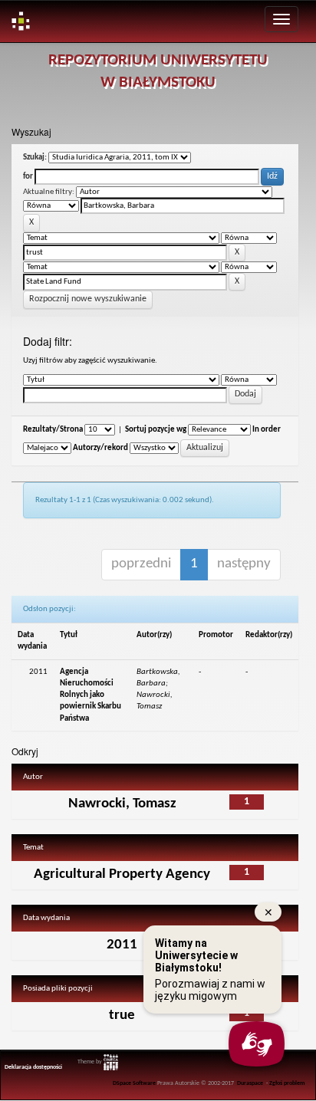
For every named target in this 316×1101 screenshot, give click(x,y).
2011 (122, 945)
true (122, 1015)
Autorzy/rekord (100, 448)
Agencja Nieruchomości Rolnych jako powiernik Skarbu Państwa (90, 695)
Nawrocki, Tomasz (122, 804)
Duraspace (250, 1083)
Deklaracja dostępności (33, 1067)
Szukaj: (35, 157)
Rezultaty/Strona (53, 430)
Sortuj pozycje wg (155, 430)
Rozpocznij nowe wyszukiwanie (87, 299)
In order (266, 430)
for (28, 177)
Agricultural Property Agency (122, 874)
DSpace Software (134, 1083)
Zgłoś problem (287, 1083)
